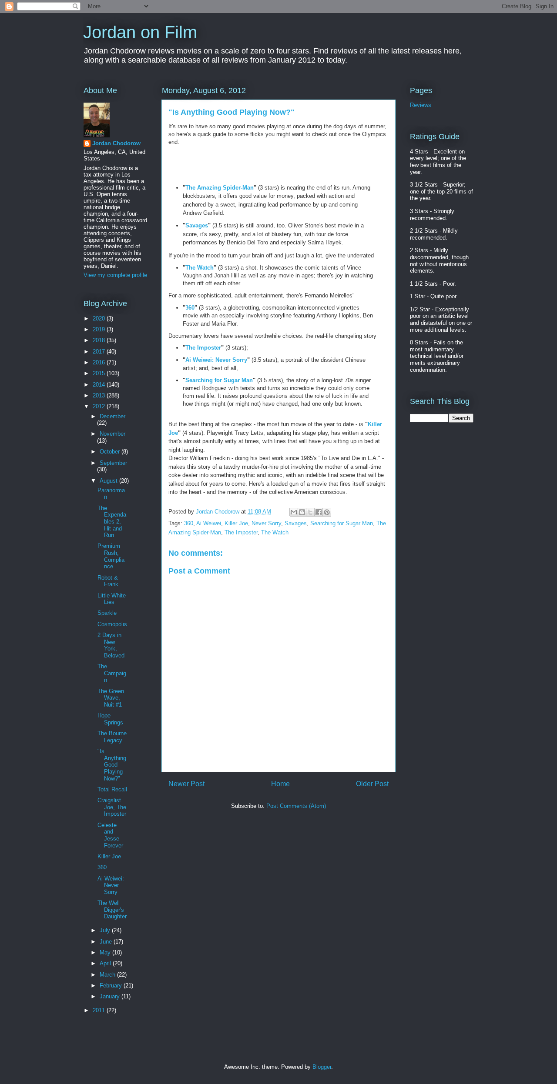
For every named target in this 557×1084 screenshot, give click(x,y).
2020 (100, 318)
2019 (100, 329)
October (110, 451)
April (106, 963)
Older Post (372, 783)
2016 (100, 362)
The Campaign (111, 673)
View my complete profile (115, 275)
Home (280, 783)
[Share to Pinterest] (326, 512)
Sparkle (107, 613)
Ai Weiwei (208, 523)
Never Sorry (266, 523)
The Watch (199, 267)
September (113, 463)
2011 (100, 1010)
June (107, 941)
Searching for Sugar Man (219, 380)
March (108, 974)
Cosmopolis (112, 624)
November (112, 433)
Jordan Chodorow (116, 143)
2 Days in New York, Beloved (110, 645)
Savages (196, 225)
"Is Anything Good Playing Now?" (111, 764)
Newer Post (186, 783)
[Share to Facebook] (318, 512)
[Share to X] (310, 512)
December (112, 416)
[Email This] (293, 512)
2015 (100, 373)
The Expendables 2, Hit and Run (111, 521)
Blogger (321, 1067)
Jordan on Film (140, 32)
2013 (100, 395)
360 (190, 307)
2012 (100, 406)
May (106, 952)
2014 (100, 384)
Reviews (420, 105)
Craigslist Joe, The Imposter (111, 807)
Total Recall (112, 789)
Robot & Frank (107, 581)
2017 (100, 351)
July (106, 930)
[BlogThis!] (302, 512)
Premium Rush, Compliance (110, 556)
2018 (100, 340)
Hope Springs (110, 719)
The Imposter (203, 347)
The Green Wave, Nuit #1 (110, 698)
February (112, 985)
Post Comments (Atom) (296, 806)
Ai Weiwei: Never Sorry (216, 360)
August (109, 480)
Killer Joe (236, 523)
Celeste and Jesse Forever (110, 835)
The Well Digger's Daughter (112, 910)
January (110, 996)
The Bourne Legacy (112, 737)
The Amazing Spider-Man (219, 187)
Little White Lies (111, 599)
